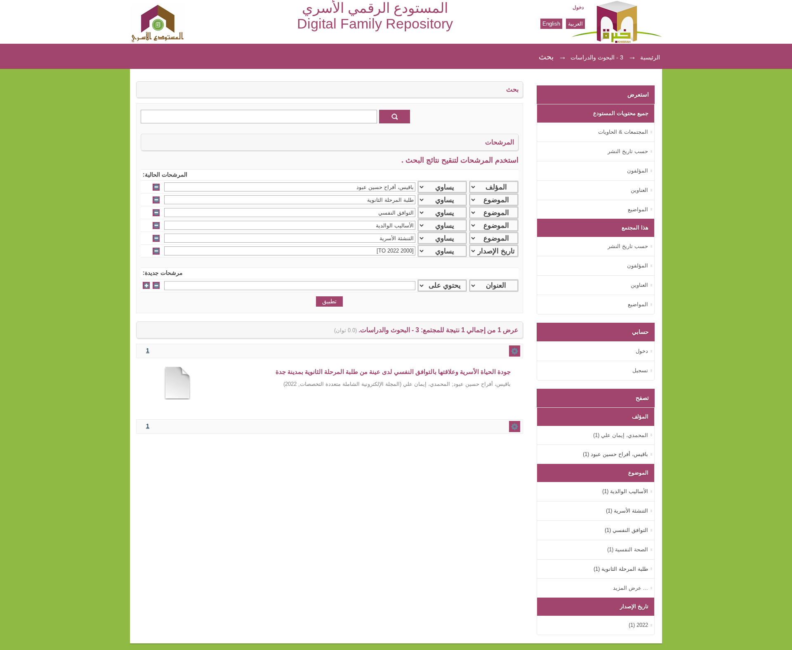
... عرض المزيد (630, 588)
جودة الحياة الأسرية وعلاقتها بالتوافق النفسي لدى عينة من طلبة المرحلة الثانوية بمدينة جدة (393, 371)
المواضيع (638, 209)
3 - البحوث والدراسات (596, 57)
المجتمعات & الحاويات (623, 132)
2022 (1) (638, 625)
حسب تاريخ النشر (628, 151)
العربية (575, 24)
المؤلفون (637, 171)
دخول (578, 7)
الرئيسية (650, 57)
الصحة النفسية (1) (627, 549)
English (551, 24)
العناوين (639, 190)
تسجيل (640, 370)
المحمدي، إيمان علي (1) (620, 435)
